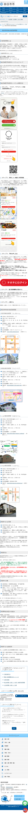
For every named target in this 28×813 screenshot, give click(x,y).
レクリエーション (8, 773)
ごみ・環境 (7, 769)
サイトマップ (19, 796)
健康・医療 (7, 759)
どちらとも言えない (18, 709)
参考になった (7, 722)
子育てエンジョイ (10, 24)
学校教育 (6, 745)
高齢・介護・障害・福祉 (10, 762)
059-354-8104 (9, 787)
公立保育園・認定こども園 (10, 685)
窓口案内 (10, 19)
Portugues (11, 8)
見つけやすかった (8, 709)
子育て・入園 (7, 742)
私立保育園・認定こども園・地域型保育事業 (14, 682)
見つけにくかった (6, 711)
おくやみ (6, 766)
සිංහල (17, 12)
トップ (3, 24)
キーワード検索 (5, 15)
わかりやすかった (8, 716)
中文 (17, 8)
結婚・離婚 (7, 756)
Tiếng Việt (11, 10)
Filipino (17, 10)
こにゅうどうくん (4, 21)
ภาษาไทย (24, 12)
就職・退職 (7, 749)
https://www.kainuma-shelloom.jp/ (14, 483)
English (3, 8)
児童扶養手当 (7, 674)
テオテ (2, 93)
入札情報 (15, 19)
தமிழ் (10, 12)
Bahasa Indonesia (3, 12)
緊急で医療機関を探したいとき (11, 677)
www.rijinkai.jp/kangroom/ (13, 331)
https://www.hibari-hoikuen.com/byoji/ (15, 433)
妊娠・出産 (7, 739)
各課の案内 (18, 799)
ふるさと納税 (20, 19)
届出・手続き (7, 776)
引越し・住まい (8, 752)
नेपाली (24, 10)
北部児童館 (6, 679)
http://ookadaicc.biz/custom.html (14, 385)
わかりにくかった (6, 717)
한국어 (3, 10)
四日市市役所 (7, 4)
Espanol (24, 8)
